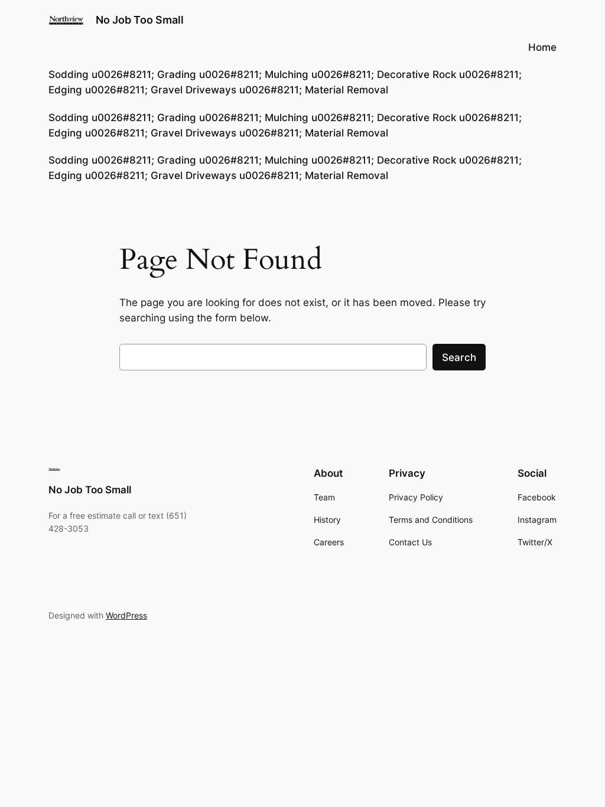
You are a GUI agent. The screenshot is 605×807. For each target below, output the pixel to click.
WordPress (126, 615)
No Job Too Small (140, 20)
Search (459, 357)
